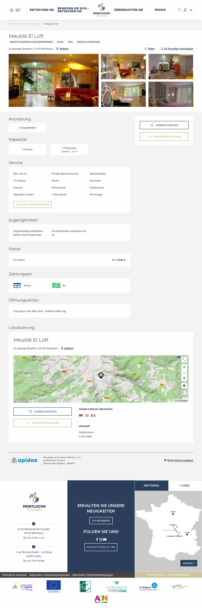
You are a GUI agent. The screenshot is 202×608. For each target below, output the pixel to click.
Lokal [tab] (185, 485)
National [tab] (152, 485)
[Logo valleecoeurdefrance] (33, 501)
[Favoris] (179, 9)
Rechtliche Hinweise (15, 575)
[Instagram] (101, 540)
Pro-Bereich (156, 575)
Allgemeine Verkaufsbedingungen (49, 575)
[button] (185, 10)
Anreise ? (189, 563)
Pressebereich (178, 575)
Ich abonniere (101, 520)
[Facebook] (97, 540)
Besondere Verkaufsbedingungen (93, 575)
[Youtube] (105, 540)
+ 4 (171, 94)
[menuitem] (42, 10)
